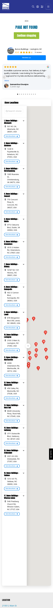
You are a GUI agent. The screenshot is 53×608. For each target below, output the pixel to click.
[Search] (33, 6)
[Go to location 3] (21, 94)
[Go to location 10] (35, 94)
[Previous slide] (4, 77)
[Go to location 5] (25, 94)
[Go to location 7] (29, 94)
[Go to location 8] (31, 94)
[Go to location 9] (33, 94)
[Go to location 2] (19, 94)
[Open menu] (48, 6)
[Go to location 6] (27, 94)
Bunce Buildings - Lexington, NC (28, 49)
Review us (26, 57)
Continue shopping (26, 35)
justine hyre (16, 84)
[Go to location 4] (23, 94)
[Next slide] (49, 77)
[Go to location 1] (17, 94)
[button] (23, 120)
